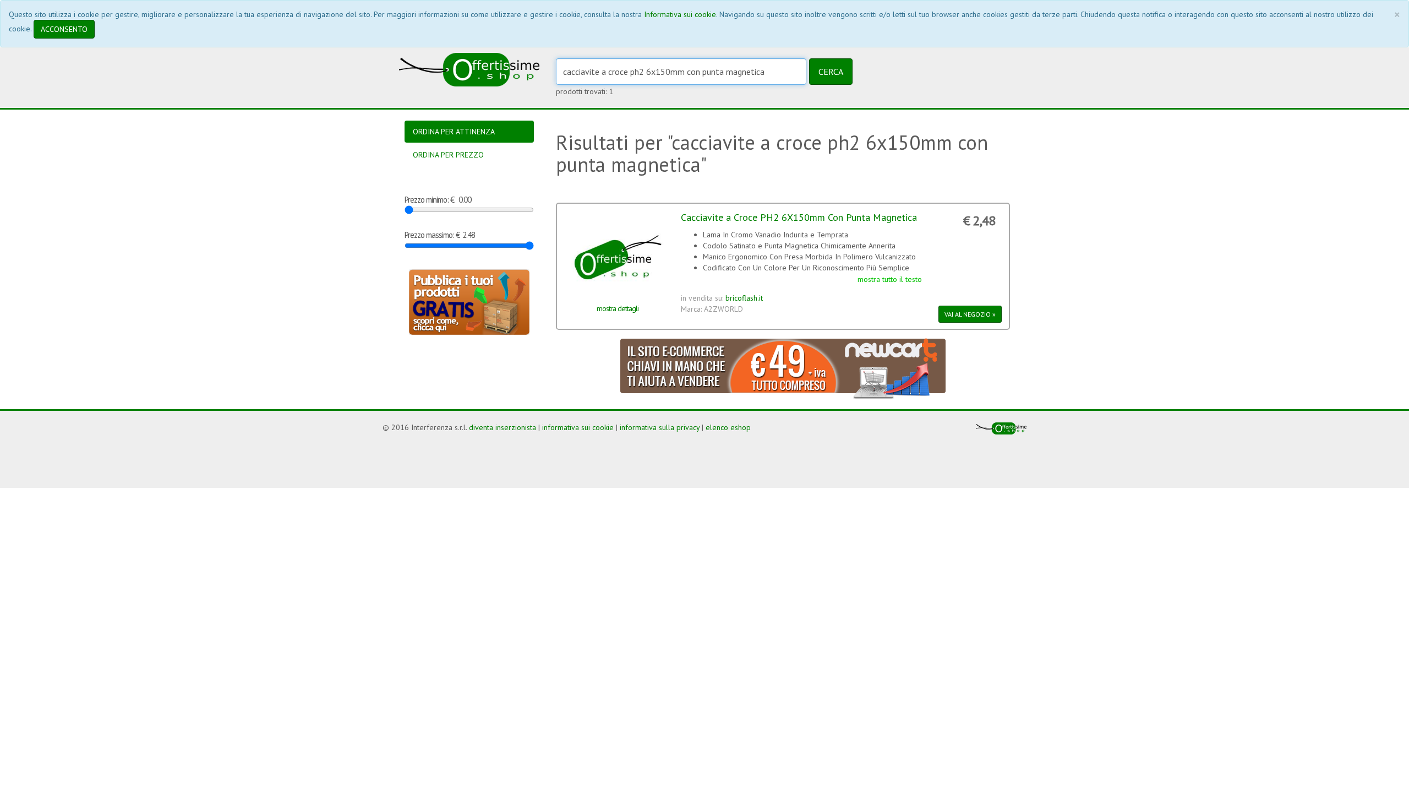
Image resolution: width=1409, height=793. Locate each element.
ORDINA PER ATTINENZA (454, 132)
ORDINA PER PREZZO (448, 155)
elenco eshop (728, 427)
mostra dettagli (617, 308)
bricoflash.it (744, 298)
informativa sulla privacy (660, 427)
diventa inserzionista (502, 427)
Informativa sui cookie (680, 14)
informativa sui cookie (578, 427)
